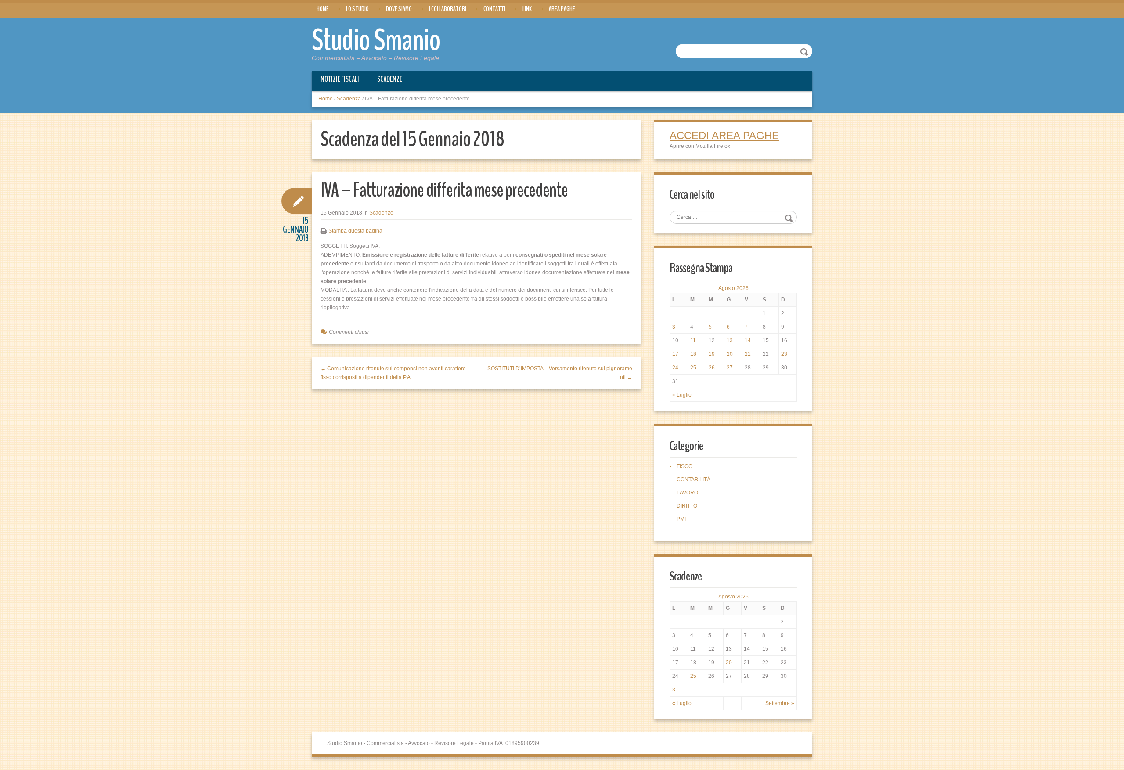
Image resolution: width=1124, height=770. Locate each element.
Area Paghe (562, 9)
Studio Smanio (376, 40)
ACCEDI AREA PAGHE (724, 135)
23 (784, 354)
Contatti (494, 9)
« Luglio (682, 395)
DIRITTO (687, 506)
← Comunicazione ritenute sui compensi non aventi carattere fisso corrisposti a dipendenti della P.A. (393, 372)
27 (730, 368)
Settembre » (779, 703)
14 (748, 340)
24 (675, 368)
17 (675, 354)
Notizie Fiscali (340, 79)
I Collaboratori (447, 9)
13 (730, 340)
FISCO (684, 466)
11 (693, 340)
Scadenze (389, 79)
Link (527, 9)
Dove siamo (399, 9)
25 (693, 368)
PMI (681, 519)
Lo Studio (357, 9)
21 (748, 354)
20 (730, 354)
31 (675, 690)
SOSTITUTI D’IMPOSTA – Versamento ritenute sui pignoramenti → (559, 372)
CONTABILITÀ (693, 479)
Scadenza (349, 99)
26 (712, 368)
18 (693, 354)
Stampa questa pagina (355, 231)
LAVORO (687, 493)
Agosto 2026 (733, 288)
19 (712, 354)
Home (323, 9)
